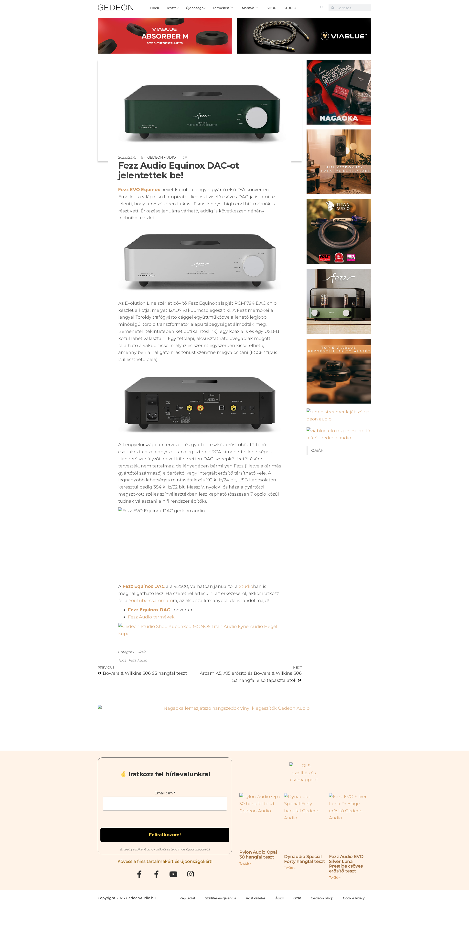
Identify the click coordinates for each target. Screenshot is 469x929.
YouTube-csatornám (151, 600)
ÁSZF (279, 898)
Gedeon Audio (162, 157)
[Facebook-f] (139, 874)
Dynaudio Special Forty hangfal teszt (304, 859)
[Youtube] (173, 874)
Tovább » (245, 863)
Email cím (164, 793)
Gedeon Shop (322, 898)
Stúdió (246, 586)
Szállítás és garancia (220, 898)
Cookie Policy (353, 898)
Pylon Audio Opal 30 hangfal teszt (258, 854)
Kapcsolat (187, 898)
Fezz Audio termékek (151, 617)
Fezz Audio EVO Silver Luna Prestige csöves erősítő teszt (346, 864)
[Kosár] (321, 7)
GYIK (297, 898)
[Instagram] (190, 874)
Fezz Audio (138, 660)
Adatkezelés (255, 898)
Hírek (141, 652)
